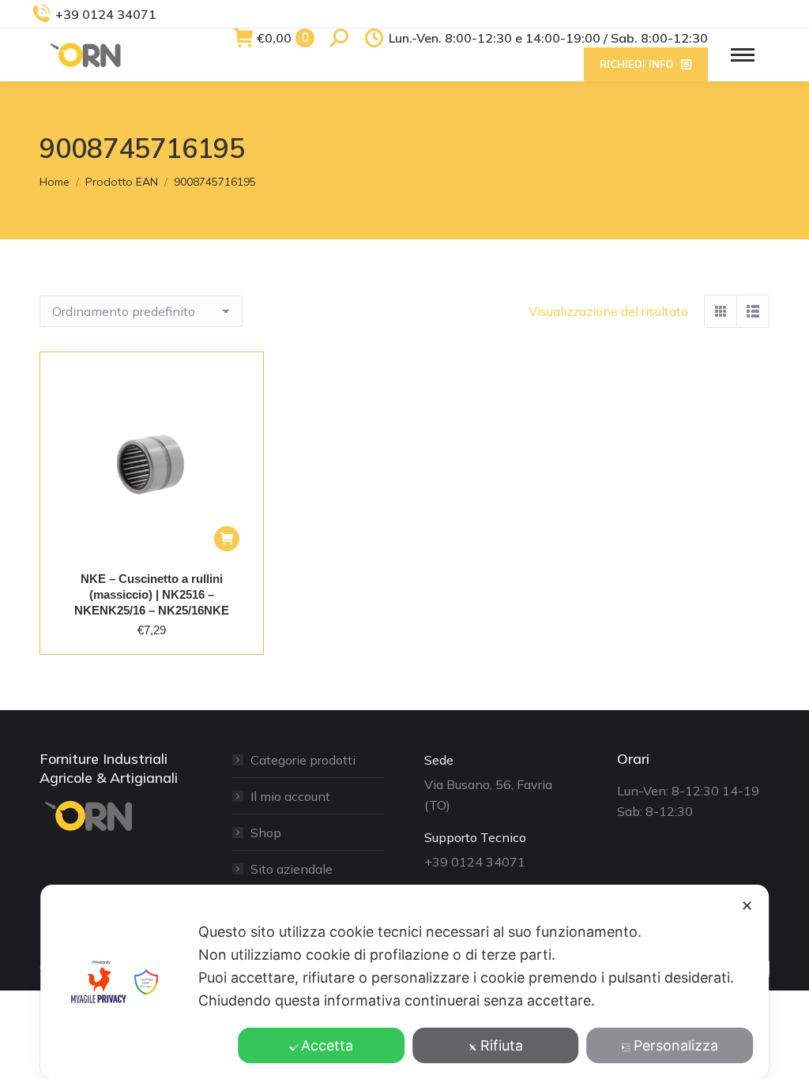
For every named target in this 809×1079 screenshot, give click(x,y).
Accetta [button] (327, 1045)
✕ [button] (747, 905)
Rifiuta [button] (501, 1045)
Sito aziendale (291, 869)
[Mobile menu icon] (743, 55)
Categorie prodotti (303, 760)
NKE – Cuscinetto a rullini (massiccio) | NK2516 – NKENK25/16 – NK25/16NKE (151, 594)
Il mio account (290, 796)
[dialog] (404, 982)
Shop (265, 832)
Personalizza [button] (676, 1045)
